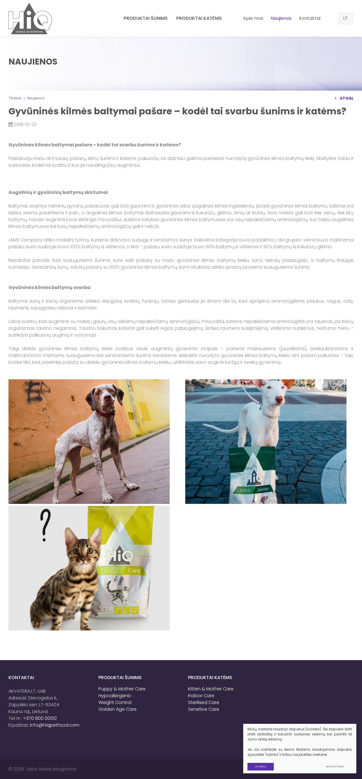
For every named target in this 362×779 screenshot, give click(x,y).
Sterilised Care (203, 702)
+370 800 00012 (40, 718)
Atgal (347, 98)
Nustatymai (335, 766)
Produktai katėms (210, 677)
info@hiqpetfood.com (54, 725)
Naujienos (281, 18)
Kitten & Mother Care (211, 689)
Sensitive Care (203, 709)
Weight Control (115, 702)
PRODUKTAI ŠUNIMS (146, 18)
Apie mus (253, 18)
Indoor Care (201, 695)
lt (345, 18)
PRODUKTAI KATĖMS (199, 18)
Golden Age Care (117, 709)
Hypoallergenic (115, 695)
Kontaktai (309, 18)
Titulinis (14, 98)
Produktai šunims (120, 677)
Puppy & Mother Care (122, 689)
